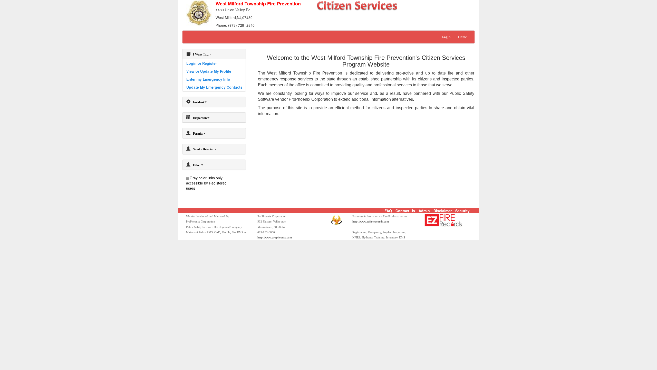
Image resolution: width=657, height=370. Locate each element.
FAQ (388, 210)
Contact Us (405, 210)
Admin (424, 210)
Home (462, 37)
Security (462, 210)
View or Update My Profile (208, 71)
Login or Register (201, 63)
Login (446, 37)
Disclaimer (442, 210)
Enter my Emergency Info (208, 79)
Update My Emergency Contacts (214, 87)
